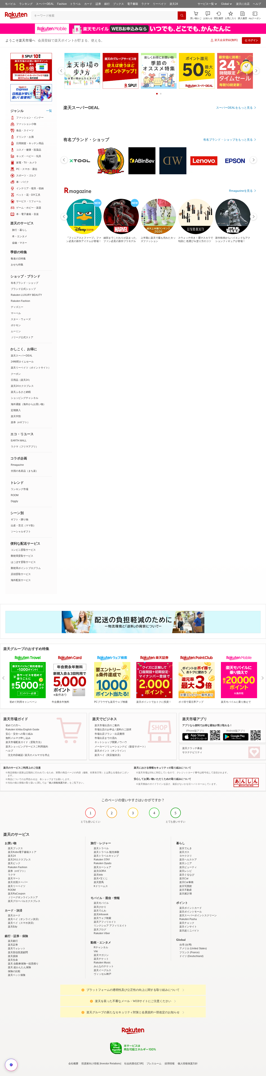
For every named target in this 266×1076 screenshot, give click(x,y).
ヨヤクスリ (185, 855)
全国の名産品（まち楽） (24, 470)
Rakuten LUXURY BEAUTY (26, 295)
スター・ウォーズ (21, 319)
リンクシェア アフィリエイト (110, 925)
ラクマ (145, 3)
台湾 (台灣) (185, 944)
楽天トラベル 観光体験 (106, 852)
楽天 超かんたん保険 (19, 967)
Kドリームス (101, 886)
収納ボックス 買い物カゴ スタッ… (216, 287)
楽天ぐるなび (186, 874)
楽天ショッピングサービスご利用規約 (27, 746)
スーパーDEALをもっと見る (234, 107)
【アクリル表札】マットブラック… (122, 287)
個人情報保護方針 (188, 1063)
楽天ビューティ (188, 867)
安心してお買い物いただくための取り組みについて (162, 779)
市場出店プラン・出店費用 (109, 733)
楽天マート (14, 878)
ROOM (14, 495)
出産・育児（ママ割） (23, 525)
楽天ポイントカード (190, 907)
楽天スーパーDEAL (21, 355)
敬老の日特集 (18, 258)
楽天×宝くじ (101, 878)
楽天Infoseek (101, 914)
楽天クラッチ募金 (192, 748)
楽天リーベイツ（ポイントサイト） (31, 367)
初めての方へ (13, 725)
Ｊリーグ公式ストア (22, 337)
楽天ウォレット (16, 948)
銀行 (107, 3)
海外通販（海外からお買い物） (28, 404)
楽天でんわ (100, 910)
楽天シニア (185, 863)
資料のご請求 (123, 729)
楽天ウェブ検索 (102, 918)
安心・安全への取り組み (19, 733)
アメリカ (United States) (193, 948)
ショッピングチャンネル (24, 398)
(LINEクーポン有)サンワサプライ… (146, 287)
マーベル (16, 313)
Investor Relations (110, 1063)
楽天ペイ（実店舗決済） (108, 755)
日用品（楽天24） (21, 379)
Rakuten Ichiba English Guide (22, 729)
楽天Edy (12, 926)
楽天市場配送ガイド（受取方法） (24, 742)
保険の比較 (14, 971)
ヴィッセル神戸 (102, 974)
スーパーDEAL (45, 3)
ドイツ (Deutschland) (191, 956)
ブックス (118, 3)
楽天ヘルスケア (188, 859)
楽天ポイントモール (190, 911)
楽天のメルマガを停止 (37, 755)
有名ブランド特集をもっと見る (232, 313)
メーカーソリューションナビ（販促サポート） (121, 746)
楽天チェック (186, 922)
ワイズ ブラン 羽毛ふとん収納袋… (100, 287)
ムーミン (16, 331)
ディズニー (17, 307)
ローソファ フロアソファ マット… (239, 287)
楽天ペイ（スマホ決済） (21, 922)
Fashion (62, 3)
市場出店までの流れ (106, 738)
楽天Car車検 (186, 882)
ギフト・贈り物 (19, 519)
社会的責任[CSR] (133, 1063)
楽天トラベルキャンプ (106, 855)
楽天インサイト (188, 926)
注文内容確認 (15, 755)
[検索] (182, 15)
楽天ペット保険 (16, 975)
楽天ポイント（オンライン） (111, 750)
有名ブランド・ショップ (24, 282)
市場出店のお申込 (105, 729)
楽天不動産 (185, 889)
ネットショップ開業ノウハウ (111, 742)
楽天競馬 (99, 882)
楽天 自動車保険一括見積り (23, 963)
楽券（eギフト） (20, 422)
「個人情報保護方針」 (58, 782)
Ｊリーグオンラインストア (23, 897)
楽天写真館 (185, 886)
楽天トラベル (101, 848)
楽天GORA (100, 871)
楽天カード (14, 915)
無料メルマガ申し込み (18, 738)
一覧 (49, 110)
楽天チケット (101, 958)
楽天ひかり (100, 906)
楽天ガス (184, 852)
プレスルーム (154, 1063)
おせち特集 (17, 264)
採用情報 (170, 1063)
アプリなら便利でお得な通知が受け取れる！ (207, 725)
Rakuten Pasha (188, 919)
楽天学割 (16, 416)
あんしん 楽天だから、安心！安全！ (246, 782)
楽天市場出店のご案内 (107, 725)
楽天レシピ (185, 871)
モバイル (10, 3)
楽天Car (183, 878)
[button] (207, 15)
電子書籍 (132, 3)
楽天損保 (13, 956)
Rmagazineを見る (241, 367)
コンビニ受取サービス (23, 549)
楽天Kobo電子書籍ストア (22, 852)
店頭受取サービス (21, 574)
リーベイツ (159, 3)
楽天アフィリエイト (105, 921)
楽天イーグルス (102, 970)
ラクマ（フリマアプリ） (24, 446)
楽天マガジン (101, 955)
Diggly (14, 501)
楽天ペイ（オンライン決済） (24, 919)
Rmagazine (17, 464)
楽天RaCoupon (16, 893)
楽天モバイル (101, 903)
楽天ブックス (15, 848)
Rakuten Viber (102, 933)
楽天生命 (13, 959)
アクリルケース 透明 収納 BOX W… (168, 287)
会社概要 (73, 1063)
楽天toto (98, 874)
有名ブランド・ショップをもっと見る (228, 198)
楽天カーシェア (102, 867)
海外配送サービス (21, 580)
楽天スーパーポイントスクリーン (198, 915)
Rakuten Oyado (102, 863)
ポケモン (16, 325)
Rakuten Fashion (20, 301)
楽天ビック (14, 863)
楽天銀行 (13, 941)
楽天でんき (185, 848)
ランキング (26, 3)
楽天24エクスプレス (22, 385)
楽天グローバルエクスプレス (24, 901)
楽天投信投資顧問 (18, 952)
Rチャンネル (101, 947)
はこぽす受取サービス (23, 562)
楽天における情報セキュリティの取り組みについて (162, 767)
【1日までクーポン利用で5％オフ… (76, 287)
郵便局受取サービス (22, 555)
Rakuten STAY (102, 859)
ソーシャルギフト (21, 531)
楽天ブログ (100, 929)
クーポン (16, 373)
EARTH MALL (19, 440)
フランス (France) (189, 952)
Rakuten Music (102, 962)
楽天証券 (13, 944)
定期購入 (16, 410)
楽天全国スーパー (18, 882)
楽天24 (174, 3)
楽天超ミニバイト (189, 930)
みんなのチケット (104, 966)
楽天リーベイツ (16, 886)
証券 (98, 3)
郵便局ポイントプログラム (26, 568)
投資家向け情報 (90, 1063)
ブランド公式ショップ (23, 288)
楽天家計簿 (185, 893)
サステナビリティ (192, 752)
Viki (96, 951)
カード (88, 3)
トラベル (75, 3)
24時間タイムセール (22, 361)
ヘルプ (257, 3)
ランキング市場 (19, 489)
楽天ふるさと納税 (21, 392)
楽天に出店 (243, 3)
